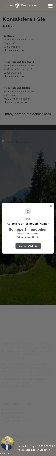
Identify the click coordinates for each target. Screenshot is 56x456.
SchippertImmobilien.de (28, 237)
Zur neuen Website (28, 246)
